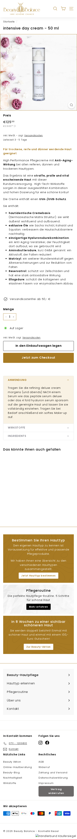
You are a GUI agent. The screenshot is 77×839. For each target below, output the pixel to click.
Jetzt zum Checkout (38, 357)
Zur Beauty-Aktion (38, 646)
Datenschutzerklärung (53, 777)
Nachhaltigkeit (12, 777)
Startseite (9, 21)
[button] (38, 380)
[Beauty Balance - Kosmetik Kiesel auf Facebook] (47, 743)
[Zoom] (71, 105)
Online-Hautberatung (17, 767)
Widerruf (44, 767)
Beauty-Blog (11, 772)
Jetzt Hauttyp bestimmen (38, 575)
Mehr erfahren (38, 606)
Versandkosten (31, 337)
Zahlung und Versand (52, 772)
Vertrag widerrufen (56, 791)
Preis (7, 115)
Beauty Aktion (12, 762)
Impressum (45, 783)
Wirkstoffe (9, 783)
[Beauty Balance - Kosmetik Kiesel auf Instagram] (40, 743)
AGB (41, 762)
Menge (8, 309)
